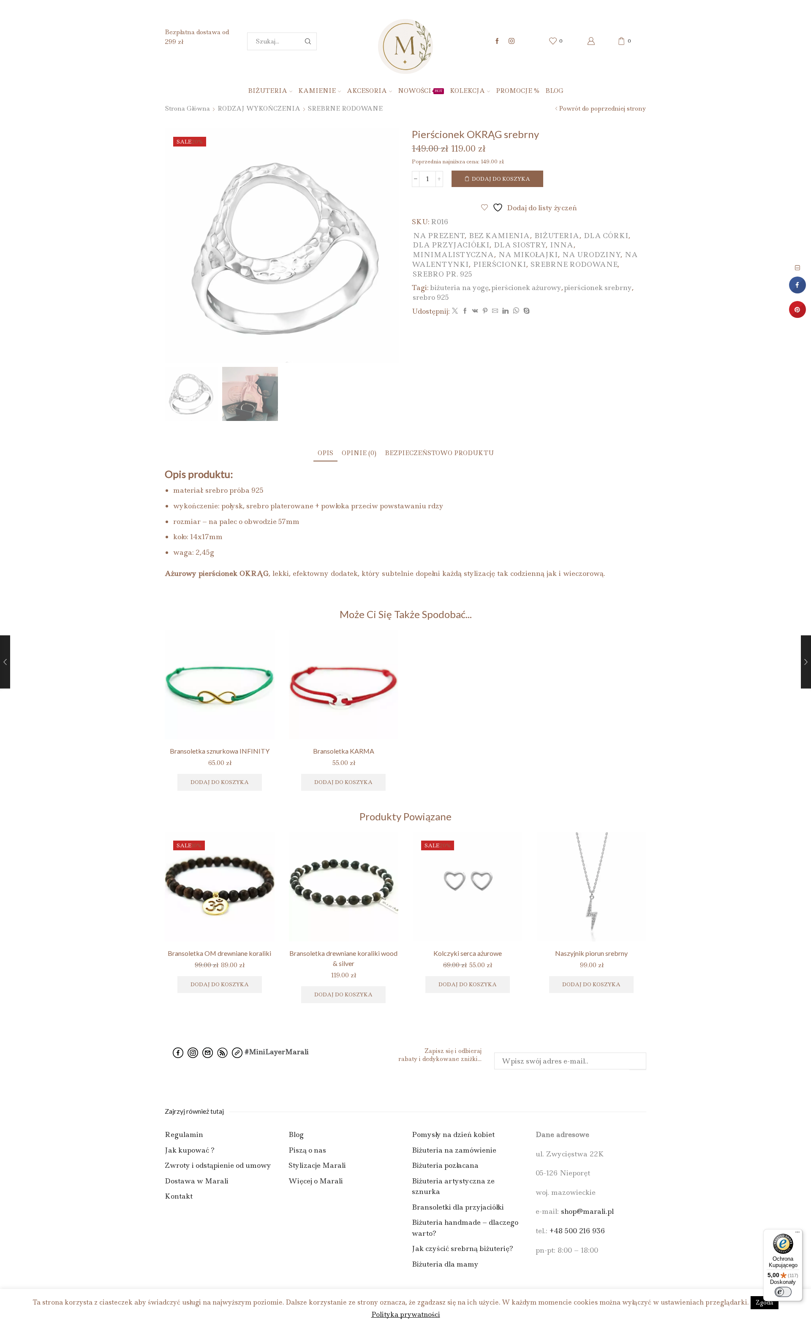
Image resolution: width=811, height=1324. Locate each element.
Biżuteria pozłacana (445, 1165)
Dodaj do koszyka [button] (467, 984)
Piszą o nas (307, 1150)
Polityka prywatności (405, 1314)
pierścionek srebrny (598, 287)
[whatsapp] (516, 311)
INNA (562, 245)
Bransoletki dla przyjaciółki (458, 1207)
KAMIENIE (317, 91)
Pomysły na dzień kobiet (453, 1134)
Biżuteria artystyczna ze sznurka (453, 1186)
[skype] (525, 311)
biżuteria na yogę (459, 287)
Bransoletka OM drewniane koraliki (219, 953)
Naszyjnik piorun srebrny (591, 953)
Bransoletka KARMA (343, 751)
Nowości (420, 91)
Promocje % (517, 91)
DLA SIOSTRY (520, 245)
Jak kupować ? (190, 1150)
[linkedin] (505, 311)
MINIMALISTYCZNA (453, 254)
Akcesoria (367, 91)
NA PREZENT (439, 235)
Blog (554, 91)
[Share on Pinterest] (797, 315)
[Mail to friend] (495, 311)
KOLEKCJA (467, 91)
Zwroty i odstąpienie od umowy (218, 1165)
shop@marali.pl (587, 1211)
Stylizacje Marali (317, 1165)
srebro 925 (431, 297)
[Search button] (307, 41)
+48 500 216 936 (577, 1230)
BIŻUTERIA (267, 91)
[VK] (475, 311)
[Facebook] (497, 41)
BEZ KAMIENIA (499, 235)
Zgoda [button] (764, 1302)
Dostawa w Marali (197, 1181)
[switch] (783, 1292)
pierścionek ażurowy (526, 287)
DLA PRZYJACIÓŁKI (451, 245)
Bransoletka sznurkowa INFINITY (219, 751)
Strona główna (187, 108)
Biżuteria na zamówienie (454, 1150)
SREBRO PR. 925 (442, 274)
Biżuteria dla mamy (445, 1264)
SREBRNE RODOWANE (345, 108)
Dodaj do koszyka (501, 178)
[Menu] (797, 1234)
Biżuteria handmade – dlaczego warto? (465, 1228)
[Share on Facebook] (797, 291)
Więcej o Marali (315, 1181)
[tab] (325, 453)
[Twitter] (455, 311)
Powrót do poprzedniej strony (602, 108)
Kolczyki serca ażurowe (467, 953)
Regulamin (184, 1134)
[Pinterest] (485, 311)
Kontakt (179, 1196)
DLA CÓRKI (606, 235)
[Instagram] (511, 41)
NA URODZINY (591, 254)
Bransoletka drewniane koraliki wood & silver (343, 958)
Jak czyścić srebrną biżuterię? (462, 1248)
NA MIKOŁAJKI (528, 254)
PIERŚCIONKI (499, 264)
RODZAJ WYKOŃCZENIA (259, 108)
